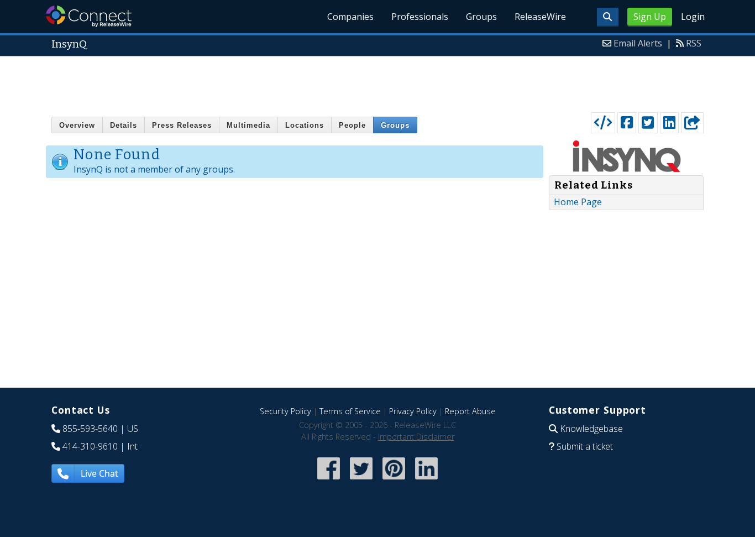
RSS (693, 43)
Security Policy (285, 411)
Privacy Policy (413, 411)
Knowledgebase (591, 429)
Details (123, 125)
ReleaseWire (540, 17)
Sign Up (649, 17)
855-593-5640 (90, 429)
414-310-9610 (90, 446)
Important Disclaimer (416, 436)
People (352, 125)
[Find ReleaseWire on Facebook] (328, 480)
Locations (304, 125)
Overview (77, 125)
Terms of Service (350, 411)
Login (693, 17)
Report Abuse (470, 411)
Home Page (578, 202)
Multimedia (248, 125)
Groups (481, 17)
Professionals (419, 17)
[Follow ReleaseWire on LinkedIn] (426, 480)
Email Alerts (638, 43)
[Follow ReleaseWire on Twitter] (361, 480)
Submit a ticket (585, 446)
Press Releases (182, 125)
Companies (350, 17)
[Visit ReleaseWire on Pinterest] (394, 480)
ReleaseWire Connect (89, 16)
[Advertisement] (377, 82)
